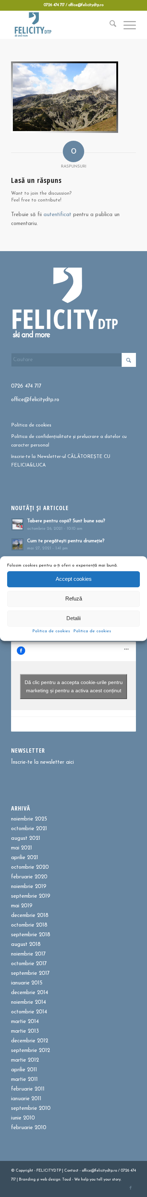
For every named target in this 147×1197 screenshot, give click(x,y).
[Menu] (126, 24)
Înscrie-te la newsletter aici (42, 762)
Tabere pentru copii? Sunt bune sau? (66, 521)
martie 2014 (25, 1021)
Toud (66, 1180)
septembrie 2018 (30, 935)
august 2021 (25, 838)
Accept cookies (74, 579)
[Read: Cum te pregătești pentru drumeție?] (17, 544)
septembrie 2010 (31, 1108)
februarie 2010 (28, 1128)
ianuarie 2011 (26, 1099)
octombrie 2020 (30, 867)
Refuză (73, 598)
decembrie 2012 (29, 1041)
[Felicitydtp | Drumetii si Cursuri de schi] (61, 24)
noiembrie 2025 (29, 819)
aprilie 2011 (24, 1070)
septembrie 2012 (30, 1050)
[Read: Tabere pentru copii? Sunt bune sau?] (17, 524)
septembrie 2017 (30, 973)
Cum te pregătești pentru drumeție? (66, 541)
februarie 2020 (29, 877)
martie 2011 (24, 1079)
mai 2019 (21, 906)
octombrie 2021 (29, 829)
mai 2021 (21, 848)
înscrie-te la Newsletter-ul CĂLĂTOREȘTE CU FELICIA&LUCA (60, 460)
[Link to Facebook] (130, 1188)
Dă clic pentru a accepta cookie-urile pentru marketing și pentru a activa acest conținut (74, 686)
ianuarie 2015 (26, 983)
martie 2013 (25, 1031)
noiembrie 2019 (28, 886)
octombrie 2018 (29, 925)
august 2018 (26, 944)
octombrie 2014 (29, 1012)
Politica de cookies (51, 631)
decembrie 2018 (30, 915)
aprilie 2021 (24, 858)
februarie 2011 (28, 1089)
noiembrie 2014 (28, 1002)
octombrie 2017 (29, 964)
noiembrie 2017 (28, 954)
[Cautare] (109, 24)
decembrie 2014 (29, 993)
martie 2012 (25, 1060)
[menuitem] (109, 24)
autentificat (57, 215)
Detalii (73, 618)
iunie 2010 (23, 1118)
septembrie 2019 (30, 896)
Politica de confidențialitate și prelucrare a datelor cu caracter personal (69, 440)
